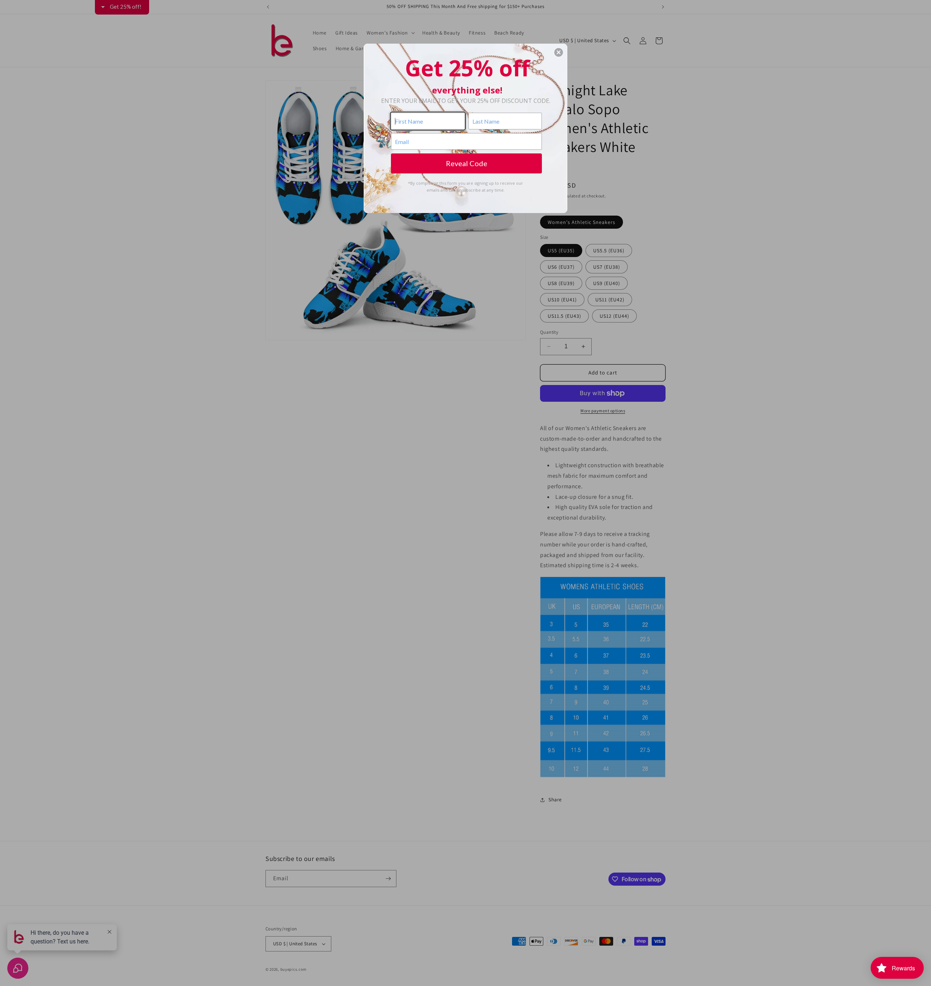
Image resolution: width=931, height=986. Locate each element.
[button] (558, 52)
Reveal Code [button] (466, 163)
